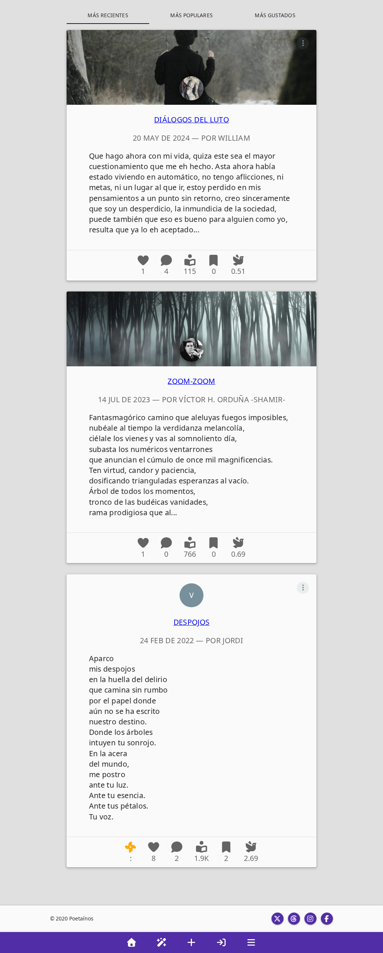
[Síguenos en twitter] (278, 919)
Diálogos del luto (191, 119)
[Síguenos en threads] (294, 919)
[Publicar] (191, 942)
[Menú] (251, 942)
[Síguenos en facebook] (327, 919)
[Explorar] (162, 942)
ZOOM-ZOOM (191, 381)
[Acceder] (221, 942)
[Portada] (132, 942)
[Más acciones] (303, 43)
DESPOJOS (192, 622)
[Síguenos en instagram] (310, 919)
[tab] (108, 15)
